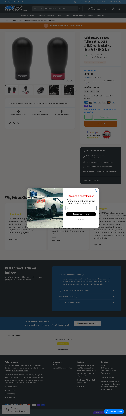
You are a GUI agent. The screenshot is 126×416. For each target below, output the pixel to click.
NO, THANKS (81, 219)
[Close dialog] (96, 190)
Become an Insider (81, 214)
